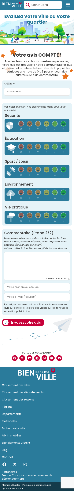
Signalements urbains (16, 443)
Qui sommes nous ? (12, 488)
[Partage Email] (59, 358)
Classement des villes (16, 385)
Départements (11, 414)
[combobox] (43, 5)
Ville (9, 84)
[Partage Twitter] (22, 358)
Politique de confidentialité (36, 484)
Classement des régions (18, 399)
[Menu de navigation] (68, 5)
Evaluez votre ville (13, 428)
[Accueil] (12, 5)
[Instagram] (25, 464)
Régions (7, 407)
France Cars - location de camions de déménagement (27, 477)
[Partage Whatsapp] (44, 358)
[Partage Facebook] (15, 358)
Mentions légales (11, 484)
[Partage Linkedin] (29, 358)
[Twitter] (14, 464)
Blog (4, 450)
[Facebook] (4, 464)
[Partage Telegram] (37, 358)
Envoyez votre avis (25, 322)
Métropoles (9, 421)
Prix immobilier (11, 435)
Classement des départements (23, 392)
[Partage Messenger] (52, 358)
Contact (7, 457)
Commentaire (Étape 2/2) (35, 240)
